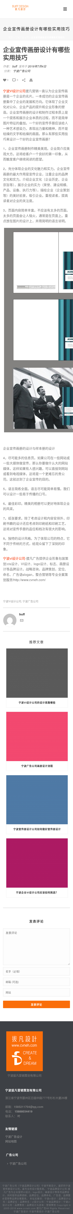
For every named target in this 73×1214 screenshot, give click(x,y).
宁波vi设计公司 (12, 601)
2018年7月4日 (37, 66)
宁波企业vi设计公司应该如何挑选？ (37, 892)
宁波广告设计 (13, 1136)
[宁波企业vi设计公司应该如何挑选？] (37, 863)
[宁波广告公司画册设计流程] (37, 736)
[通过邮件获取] (21, 621)
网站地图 (11, 1141)
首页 (11, 37)
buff (14, 66)
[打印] (33, 79)
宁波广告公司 (22, 37)
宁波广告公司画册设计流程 (37, 766)
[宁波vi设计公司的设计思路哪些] (37, 673)
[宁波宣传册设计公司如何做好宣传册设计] (37, 799)
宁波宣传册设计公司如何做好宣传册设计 (37, 829)
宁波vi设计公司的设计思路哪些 (37, 702)
